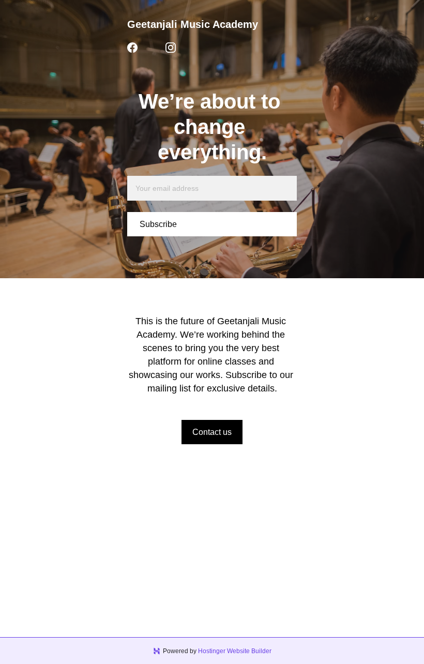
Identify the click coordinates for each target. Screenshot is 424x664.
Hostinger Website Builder (234, 651)
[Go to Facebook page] (132, 47)
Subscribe (158, 224)
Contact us (212, 432)
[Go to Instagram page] (170, 47)
